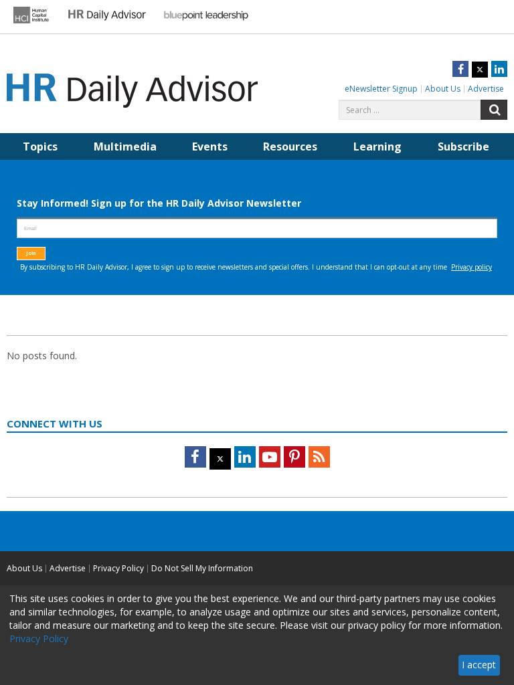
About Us (442, 88)
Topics (40, 146)
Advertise (486, 88)
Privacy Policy (118, 568)
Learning (377, 146)
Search (494, 110)
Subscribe (463, 146)
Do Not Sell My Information (202, 568)
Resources (290, 146)
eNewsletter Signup (381, 88)
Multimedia (125, 146)
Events (210, 146)
